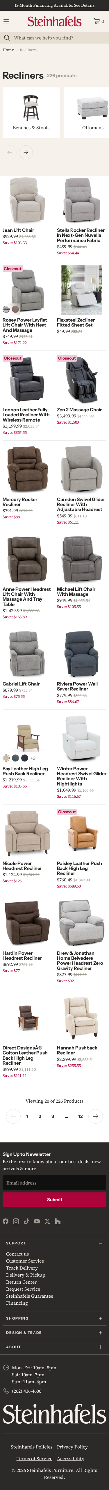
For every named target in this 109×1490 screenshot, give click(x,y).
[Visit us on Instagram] (16, 1221)
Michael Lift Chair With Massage (76, 591)
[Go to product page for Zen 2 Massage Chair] (81, 380)
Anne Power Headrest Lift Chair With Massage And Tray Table (27, 596)
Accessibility (70, 1458)
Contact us (17, 1254)
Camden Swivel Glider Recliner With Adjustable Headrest (81, 504)
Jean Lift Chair (18, 230)
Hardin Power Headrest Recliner (22, 955)
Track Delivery (22, 1268)
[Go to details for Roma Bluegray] (15, 758)
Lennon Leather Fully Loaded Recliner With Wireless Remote (26, 415)
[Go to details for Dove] (6, 309)
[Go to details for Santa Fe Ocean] (24, 758)
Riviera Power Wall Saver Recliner (77, 686)
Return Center (21, 1282)
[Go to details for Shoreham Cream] (6, 758)
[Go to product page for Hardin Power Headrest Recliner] (27, 923)
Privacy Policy (72, 1447)
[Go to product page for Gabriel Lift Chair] (27, 654)
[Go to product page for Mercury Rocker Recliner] (27, 470)
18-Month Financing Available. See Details (55, 5)
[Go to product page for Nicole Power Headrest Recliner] (27, 834)
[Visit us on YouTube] (37, 1221)
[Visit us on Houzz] (58, 1221)
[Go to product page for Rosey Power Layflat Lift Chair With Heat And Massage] (27, 290)
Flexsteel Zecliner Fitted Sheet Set (76, 322)
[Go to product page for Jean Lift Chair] (27, 200)
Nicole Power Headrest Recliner (22, 865)
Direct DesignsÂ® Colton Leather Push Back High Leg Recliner (25, 1055)
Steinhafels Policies (31, 1447)
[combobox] (58, 37)
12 (80, 1116)
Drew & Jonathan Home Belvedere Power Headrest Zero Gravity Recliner (80, 960)
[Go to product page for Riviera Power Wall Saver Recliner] (81, 654)
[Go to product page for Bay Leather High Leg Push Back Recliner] (27, 739)
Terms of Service (34, 1458)
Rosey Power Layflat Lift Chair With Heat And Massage (25, 325)
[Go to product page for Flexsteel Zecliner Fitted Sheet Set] (81, 290)
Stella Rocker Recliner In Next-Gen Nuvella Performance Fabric (81, 235)
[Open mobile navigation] (6, 21)
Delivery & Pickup (25, 1275)
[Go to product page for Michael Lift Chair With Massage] (81, 559)
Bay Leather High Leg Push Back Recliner (25, 771)
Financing (17, 1303)
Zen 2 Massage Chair (79, 409)
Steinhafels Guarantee (29, 1296)
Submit (54, 1199)
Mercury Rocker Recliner (20, 501)
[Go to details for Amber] (15, 309)
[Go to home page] (54, 21)
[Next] (26, 152)
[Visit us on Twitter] (47, 1221)
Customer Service (25, 1261)
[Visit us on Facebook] (5, 1221)
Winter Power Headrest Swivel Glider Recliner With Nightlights (81, 776)
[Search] (6, 37)
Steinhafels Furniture (50, 1470)
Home (8, 49)
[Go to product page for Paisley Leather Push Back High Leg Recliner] (81, 834)
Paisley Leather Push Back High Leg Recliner (79, 868)
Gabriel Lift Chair (21, 684)
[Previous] (10, 152)
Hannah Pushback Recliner (77, 1050)
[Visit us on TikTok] (26, 1221)
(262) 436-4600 (26, 1391)
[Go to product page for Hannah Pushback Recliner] (81, 1018)
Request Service (23, 1289)
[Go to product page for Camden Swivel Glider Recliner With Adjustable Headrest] (81, 470)
